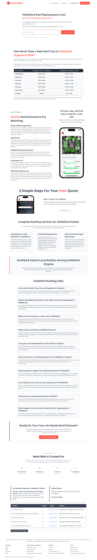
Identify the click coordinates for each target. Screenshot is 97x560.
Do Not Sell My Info (53, 551)
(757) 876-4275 (53, 521)
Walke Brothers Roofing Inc (19, 521)
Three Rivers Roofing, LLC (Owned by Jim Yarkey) (25, 513)
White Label (30, 551)
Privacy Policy (73, 547)
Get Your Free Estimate (48, 437)
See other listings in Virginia (19, 531)
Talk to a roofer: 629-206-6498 (56, 553)
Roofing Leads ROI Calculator (35, 553)
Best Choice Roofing (17, 517)
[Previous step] (59, 210)
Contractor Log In (31, 547)
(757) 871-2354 (53, 509)
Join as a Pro (84, 3)
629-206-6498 (75, 3)
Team (6, 553)
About (7, 547)
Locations (8, 551)
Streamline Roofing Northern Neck (21, 526)
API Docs (50, 549)
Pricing (50, 547)
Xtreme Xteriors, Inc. (17, 509)
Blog (6, 549)
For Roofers (64, 3)
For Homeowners (55, 3)
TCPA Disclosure (74, 551)
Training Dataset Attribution (77, 553)
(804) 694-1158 (53, 513)
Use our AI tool (24, 99)
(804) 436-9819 (53, 526)
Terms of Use (73, 549)
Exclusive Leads (31, 549)
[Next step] (70, 210)
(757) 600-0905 (53, 517)
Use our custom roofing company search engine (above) (47, 240)
